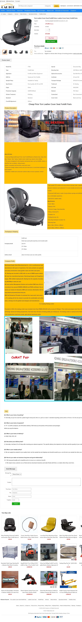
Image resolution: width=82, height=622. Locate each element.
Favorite (3, 1)
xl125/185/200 (70, 5)
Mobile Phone (11, 1)
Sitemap (73, 605)
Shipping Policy (55, 605)
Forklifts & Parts (42, 14)
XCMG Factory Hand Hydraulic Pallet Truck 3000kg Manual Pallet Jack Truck (68, 592)
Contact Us (27, 605)
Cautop (4, 14)
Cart (18, 1)
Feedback (78, 605)
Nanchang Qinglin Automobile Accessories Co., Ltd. (56, 20)
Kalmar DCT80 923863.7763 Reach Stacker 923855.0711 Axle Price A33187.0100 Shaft (10, 592)
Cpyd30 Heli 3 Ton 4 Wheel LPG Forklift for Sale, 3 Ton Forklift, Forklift (29, 565)
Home (17, 605)
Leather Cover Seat (32, 599)
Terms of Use (34, 605)
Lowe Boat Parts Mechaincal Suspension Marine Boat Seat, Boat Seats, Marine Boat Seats (49, 537)
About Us (22, 605)
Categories (10, 14)
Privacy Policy (41, 605)
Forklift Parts (40, 599)
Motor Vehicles (23, 14)
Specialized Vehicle (33, 14)
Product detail (6, 60)
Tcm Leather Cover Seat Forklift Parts (18, 599)
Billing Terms (48, 605)
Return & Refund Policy (65, 605)
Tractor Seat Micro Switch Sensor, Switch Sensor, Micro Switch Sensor (29, 537)
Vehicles (16, 14)
